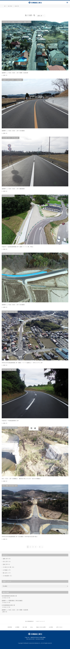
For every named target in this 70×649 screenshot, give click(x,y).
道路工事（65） (7, 558)
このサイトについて (40, 621)
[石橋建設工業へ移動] (4, 6)
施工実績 (25, 627)
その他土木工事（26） (9, 567)
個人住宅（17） (7, 573)
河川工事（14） (7, 561)
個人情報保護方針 (29, 621)
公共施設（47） (7, 570)
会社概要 (17, 627)
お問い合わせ (59, 627)
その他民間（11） (7, 576)
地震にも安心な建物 (41, 627)
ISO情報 (51, 627)
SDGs (31, 627)
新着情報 (10, 627)
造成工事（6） (7, 564)
